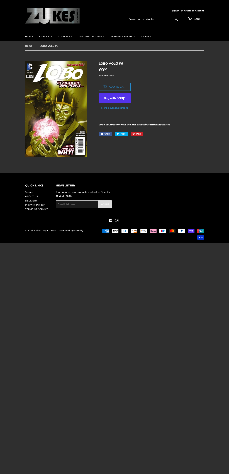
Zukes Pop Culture (45, 230)
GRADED (65, 36)
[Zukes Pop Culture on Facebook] (111, 221)
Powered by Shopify (71, 230)
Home (29, 36)
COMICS (44, 36)
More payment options (114, 107)
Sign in (175, 10)
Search (29, 192)
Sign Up (104, 204)
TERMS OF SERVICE (36, 209)
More (145, 36)
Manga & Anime (122, 36)
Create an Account (194, 10)
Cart (196, 19)
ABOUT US (31, 196)
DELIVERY (31, 200)
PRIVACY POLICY (35, 204)
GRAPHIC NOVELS (91, 36)
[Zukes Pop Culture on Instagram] (117, 221)
